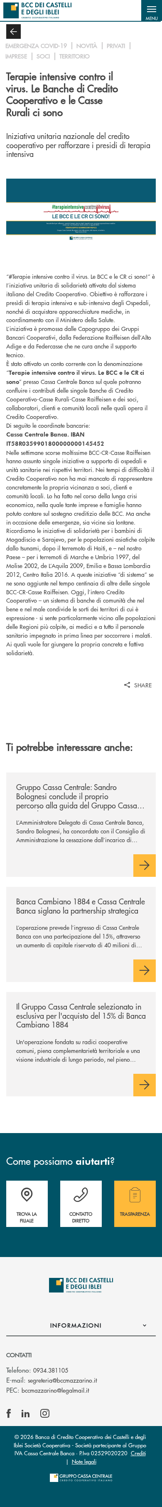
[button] (151, 10)
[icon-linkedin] (25, 1413)
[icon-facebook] (8, 1413)
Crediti (138, 1453)
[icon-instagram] (44, 1413)
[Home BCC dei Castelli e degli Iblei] (37, 10)
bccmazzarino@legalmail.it (55, 1390)
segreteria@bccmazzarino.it (62, 1380)
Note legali (84, 1461)
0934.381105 (50, 1370)
